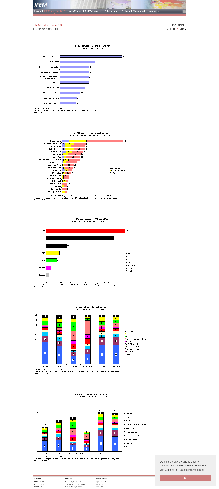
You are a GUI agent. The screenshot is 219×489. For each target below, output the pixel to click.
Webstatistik (139, 11)
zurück (171, 29)
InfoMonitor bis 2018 (54, 11)
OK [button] (185, 478)
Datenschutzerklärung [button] (191, 470)
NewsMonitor (75, 11)
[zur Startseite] (109, 8)
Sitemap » (99, 487)
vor (182, 29)
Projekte (126, 11)
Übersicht (177, 25)
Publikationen (111, 11)
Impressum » (101, 482)
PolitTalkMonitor (93, 11)
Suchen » (99, 484)
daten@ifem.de (76, 487)
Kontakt (152, 11)
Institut (37, 11)
